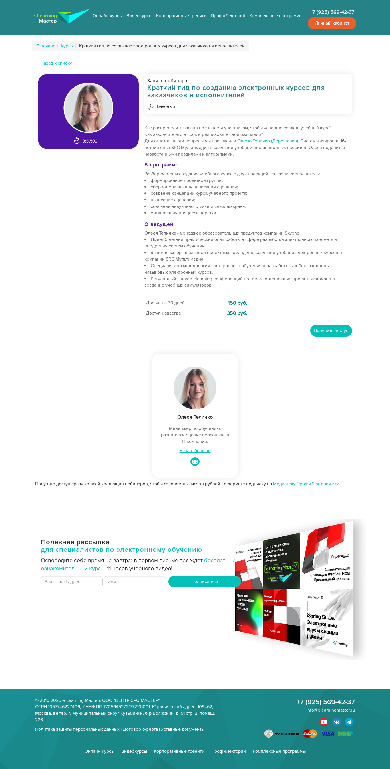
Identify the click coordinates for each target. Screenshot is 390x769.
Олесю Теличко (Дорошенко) (267, 141)
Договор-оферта (140, 729)
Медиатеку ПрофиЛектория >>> (306, 484)
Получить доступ (331, 330)
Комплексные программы (275, 16)
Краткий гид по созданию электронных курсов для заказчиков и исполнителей (162, 46)
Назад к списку (56, 63)
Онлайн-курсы (107, 16)
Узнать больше (195, 451)
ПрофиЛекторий (228, 16)
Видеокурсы (139, 16)
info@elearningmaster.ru (330, 710)
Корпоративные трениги (181, 16)
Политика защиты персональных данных (77, 729)
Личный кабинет (332, 23)
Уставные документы (182, 729)
